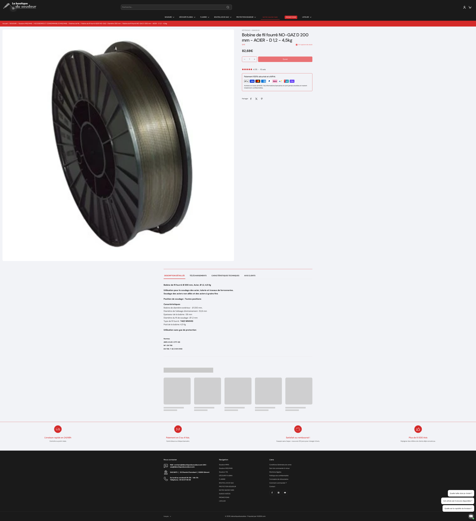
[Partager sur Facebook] (251, 99)
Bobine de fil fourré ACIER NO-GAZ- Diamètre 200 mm (101, 24)
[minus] (244, 59)
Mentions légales (275, 472)
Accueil (5, 24)
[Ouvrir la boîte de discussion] (471, 516)
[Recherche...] (228, 7)
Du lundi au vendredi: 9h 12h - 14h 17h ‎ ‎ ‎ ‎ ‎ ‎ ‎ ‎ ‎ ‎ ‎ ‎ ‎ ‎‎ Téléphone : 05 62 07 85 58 (187, 479)
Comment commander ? (278, 483)
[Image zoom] (118, 145)
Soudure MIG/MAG (25, 24)
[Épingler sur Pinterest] (262, 99)
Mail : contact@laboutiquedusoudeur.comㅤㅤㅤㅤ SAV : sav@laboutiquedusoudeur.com (188, 466)
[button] (285, 59)
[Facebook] (272, 492)
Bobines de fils (74, 24)
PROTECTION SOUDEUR (227, 487)
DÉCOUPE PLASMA (225, 476)
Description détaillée (174, 275)
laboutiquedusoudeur (238, 516)
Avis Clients (249, 275)
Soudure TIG (223, 472)
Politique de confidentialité (278, 476)
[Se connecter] (464, 7)
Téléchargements (198, 275)
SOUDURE (13, 24)
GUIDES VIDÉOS (224, 494)
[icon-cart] (470, 7)
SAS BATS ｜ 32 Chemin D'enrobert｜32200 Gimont (189, 472)
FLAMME (222, 479)
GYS (243, 45)
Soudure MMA (224, 465)
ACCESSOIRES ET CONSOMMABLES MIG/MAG (50, 24)
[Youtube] (285, 492)
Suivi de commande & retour (279, 468)
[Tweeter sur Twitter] (256, 99)
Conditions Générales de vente (280, 465)
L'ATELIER (222, 501)
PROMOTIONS (224, 497)
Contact (272, 487)
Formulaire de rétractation (278, 479)
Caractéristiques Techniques (225, 275)
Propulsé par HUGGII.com (256, 516)
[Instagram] (278, 492)
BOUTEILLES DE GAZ (226, 483)
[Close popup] (472, 487)
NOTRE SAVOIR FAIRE (226, 490)
